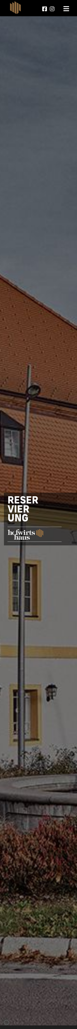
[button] (6, 1022)
